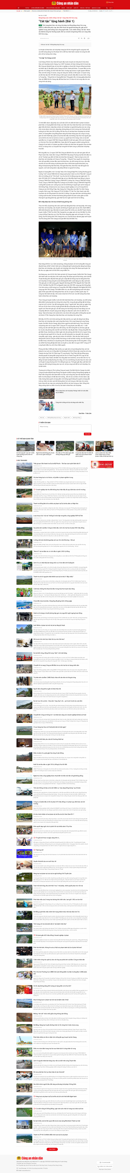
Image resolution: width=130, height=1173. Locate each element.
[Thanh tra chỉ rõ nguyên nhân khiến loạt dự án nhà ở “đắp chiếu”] (24, 580)
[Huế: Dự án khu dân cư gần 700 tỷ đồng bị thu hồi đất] (24, 768)
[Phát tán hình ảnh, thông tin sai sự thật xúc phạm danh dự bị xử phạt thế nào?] (24, 951)
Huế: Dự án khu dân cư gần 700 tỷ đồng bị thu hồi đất (50, 764)
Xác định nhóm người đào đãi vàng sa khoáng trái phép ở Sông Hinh (54, 1084)
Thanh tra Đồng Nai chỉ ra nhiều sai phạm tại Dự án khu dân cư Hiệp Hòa (55, 503)
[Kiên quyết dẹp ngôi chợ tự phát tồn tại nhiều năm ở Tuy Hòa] (24, 830)
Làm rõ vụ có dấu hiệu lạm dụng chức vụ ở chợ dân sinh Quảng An (53, 563)
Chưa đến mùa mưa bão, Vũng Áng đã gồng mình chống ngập (52, 601)
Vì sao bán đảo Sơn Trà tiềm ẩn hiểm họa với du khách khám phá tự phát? (84, 454)
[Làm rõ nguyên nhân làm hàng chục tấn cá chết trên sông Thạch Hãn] (24, 1064)
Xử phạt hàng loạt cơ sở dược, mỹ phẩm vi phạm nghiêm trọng (53, 477)
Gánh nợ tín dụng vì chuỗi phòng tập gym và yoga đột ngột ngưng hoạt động (57, 613)
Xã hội (63, 8)
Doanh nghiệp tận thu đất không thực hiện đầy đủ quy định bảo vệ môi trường (60, 489)
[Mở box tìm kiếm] (107, 8)
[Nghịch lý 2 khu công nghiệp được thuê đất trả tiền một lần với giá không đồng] (24, 779)
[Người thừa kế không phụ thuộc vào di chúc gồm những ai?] (45, 446)
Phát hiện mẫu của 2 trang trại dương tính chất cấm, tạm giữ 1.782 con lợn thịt (57, 899)
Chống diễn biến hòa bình (37, 8)
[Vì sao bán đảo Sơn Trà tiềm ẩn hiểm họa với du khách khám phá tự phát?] (85, 446)
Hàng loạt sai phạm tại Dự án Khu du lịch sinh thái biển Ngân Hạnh (56, 1096)
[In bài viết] (84, 38)
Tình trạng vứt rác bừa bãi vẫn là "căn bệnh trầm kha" (50, 924)
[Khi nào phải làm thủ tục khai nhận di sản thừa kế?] (24, 1075)
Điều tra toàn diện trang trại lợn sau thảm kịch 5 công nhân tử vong (54, 1048)
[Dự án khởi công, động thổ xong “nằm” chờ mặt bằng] (24, 656)
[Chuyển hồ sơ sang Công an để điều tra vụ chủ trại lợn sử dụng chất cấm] (24, 668)
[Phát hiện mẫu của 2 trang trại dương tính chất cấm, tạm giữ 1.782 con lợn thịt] (24, 903)
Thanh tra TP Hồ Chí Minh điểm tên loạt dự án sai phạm (50, 1135)
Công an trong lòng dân (53, 8)
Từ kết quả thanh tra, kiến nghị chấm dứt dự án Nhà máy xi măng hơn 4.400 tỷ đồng (59, 1162)
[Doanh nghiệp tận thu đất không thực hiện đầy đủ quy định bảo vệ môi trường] (24, 493)
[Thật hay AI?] (24, 853)
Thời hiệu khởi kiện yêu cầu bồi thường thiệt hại (48, 739)
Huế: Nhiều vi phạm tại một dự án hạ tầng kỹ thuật (49, 625)
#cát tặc (42, 417)
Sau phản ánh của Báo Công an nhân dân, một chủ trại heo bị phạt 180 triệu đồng (58, 528)
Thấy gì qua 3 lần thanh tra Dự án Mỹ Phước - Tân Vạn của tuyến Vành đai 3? (56, 463)
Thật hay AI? (40, 850)
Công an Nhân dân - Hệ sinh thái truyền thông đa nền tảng (65, 3)
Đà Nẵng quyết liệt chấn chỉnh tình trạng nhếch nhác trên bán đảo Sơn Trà (56, 912)
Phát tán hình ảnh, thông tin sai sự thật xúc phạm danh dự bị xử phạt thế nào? (57, 947)
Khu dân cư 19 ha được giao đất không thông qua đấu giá (65, 453)
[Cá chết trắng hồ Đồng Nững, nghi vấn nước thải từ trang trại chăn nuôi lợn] (24, 1112)
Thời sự (27, 8)
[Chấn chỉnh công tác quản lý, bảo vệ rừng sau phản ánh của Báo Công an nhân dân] (24, 963)
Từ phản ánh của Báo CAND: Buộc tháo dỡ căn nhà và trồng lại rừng (54, 677)
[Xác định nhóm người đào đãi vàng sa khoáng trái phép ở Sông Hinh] (24, 1087)
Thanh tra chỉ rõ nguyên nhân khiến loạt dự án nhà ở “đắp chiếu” (53, 576)
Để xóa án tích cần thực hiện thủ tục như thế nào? (49, 639)
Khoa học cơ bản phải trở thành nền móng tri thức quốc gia (37, 11)
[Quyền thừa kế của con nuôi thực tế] (24, 864)
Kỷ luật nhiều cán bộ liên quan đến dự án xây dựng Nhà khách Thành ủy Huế (56, 1121)
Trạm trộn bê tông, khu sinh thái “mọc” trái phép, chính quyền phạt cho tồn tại (58, 886)
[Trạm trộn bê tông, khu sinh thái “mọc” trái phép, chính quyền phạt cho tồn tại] (24, 889)
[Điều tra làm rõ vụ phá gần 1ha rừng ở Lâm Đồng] (24, 756)
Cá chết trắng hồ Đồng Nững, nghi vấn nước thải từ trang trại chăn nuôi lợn (59, 1109)
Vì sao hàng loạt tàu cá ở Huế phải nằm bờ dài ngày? (49, 727)
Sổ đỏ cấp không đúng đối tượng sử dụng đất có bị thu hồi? (52, 986)
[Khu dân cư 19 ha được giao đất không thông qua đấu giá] (65, 446)
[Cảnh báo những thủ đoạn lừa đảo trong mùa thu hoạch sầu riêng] (24, 592)
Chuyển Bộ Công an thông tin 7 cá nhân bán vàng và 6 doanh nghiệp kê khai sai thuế (59, 715)
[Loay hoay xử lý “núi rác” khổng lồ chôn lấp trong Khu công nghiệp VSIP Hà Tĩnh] (24, 519)
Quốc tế (76, 8)
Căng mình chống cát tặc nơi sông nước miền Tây (70, 402)
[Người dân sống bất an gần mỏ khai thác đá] (24, 692)
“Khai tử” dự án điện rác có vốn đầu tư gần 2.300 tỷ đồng (51, 551)
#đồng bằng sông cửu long (54, 417)
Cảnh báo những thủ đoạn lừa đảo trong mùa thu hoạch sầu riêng (54, 589)
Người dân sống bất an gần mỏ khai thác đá (47, 689)
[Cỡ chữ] (81, 38)
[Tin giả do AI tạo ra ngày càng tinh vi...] (24, 841)
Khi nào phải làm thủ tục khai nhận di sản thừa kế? (48, 1072)
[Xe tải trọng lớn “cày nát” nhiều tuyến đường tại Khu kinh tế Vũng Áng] (25, 446)
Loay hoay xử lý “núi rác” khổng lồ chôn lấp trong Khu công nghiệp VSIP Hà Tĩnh (58, 516)
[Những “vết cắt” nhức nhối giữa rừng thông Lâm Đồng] (24, 1017)
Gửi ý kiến (87, 434)
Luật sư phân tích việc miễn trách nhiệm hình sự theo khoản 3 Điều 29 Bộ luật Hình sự (104, 454)
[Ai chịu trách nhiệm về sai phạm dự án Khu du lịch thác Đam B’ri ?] (24, 817)
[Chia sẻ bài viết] (78, 38)
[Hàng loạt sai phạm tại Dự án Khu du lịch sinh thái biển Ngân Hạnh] (24, 1100)
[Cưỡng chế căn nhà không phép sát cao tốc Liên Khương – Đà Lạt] (24, 543)
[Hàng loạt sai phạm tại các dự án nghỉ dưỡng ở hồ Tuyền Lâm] (24, 877)
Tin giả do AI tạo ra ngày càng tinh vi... (48, 838)
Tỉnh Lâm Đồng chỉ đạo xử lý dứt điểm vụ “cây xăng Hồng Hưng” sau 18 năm (57, 788)
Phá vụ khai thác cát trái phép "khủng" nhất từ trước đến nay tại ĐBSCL (72, 391)
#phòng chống (76, 417)
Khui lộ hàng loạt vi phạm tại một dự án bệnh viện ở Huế (50, 1000)
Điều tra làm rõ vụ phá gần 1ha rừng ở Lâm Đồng (48, 753)
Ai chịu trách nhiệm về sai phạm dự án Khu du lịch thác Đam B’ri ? (53, 814)
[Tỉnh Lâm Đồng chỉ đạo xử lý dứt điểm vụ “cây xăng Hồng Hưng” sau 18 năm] (24, 791)
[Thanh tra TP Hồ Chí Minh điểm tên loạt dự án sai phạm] (24, 1138)
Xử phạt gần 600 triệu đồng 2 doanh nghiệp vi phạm (52, 935)
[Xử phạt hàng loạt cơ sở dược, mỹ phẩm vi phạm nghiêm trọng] (24, 481)
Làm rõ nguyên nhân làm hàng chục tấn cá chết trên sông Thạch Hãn (54, 1061)
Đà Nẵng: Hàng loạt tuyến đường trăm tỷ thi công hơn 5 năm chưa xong (55, 1025)
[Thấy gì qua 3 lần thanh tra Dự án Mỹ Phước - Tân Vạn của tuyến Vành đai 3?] (24, 467)
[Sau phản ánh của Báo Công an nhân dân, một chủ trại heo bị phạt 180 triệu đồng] (24, 531)
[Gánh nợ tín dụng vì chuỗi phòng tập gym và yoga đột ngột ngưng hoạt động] (24, 616)
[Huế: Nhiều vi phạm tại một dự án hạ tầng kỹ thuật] (24, 628)
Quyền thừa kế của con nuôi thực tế (44, 861)
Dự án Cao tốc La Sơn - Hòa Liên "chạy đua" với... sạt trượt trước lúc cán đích (57, 701)
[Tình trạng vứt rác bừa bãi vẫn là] (24, 927)
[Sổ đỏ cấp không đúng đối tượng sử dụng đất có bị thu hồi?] (24, 989)
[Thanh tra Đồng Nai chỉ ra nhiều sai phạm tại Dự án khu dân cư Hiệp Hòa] (24, 507)
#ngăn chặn (67, 417)
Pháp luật (69, 8)
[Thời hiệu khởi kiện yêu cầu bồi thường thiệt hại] (24, 742)
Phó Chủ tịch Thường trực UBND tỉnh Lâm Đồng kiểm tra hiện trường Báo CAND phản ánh (60, 973)
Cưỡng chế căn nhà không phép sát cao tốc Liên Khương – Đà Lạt (54, 540)
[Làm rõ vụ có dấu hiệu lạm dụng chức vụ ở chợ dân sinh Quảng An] (24, 566)
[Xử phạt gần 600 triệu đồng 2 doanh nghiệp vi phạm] (24, 938)
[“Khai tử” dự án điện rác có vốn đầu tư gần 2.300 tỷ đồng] (24, 555)
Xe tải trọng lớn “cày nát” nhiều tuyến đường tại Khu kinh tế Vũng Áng (25, 454)
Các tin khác (22, 460)
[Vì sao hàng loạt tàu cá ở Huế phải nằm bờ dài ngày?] (24, 730)
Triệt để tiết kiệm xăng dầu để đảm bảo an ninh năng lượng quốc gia (70, 11)
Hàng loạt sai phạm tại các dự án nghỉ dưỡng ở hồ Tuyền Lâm (52, 873)
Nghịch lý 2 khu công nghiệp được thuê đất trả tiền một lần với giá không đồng (58, 776)
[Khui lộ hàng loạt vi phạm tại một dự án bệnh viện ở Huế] (24, 1003)
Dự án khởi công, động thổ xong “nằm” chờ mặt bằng (50, 653)
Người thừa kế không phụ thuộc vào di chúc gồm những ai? (45, 453)
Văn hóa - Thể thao (85, 8)
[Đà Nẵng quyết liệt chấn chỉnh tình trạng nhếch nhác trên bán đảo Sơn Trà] (24, 915)
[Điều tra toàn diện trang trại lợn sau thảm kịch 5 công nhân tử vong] (24, 1052)
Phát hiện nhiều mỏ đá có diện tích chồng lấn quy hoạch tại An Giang (55, 1037)
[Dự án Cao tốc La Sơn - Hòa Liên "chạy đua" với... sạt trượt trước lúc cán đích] (24, 704)
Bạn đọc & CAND (96, 8)
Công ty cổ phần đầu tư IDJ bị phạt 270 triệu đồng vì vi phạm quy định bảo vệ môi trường (59, 803)
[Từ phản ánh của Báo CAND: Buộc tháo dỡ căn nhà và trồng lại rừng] (24, 681)
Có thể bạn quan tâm (25, 439)
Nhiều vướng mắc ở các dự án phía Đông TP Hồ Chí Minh (51, 1148)
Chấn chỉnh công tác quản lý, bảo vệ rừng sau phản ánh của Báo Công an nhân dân (59, 959)
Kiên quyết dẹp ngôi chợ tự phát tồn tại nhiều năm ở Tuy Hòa (52, 826)
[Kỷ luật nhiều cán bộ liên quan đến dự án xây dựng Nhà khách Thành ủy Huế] (24, 1124)
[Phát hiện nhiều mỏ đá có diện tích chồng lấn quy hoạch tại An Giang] (24, 1040)
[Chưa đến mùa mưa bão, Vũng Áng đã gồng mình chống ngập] (24, 604)
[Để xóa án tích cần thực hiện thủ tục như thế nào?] (24, 642)
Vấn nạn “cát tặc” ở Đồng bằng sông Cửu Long (52, 44)
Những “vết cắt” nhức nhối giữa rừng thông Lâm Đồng (50, 1014)
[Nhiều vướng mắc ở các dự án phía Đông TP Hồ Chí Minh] (24, 1152)
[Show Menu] (18, 8)
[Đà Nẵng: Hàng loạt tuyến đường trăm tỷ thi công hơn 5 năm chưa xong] (24, 1028)
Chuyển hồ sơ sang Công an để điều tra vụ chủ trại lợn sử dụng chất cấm (56, 665)
